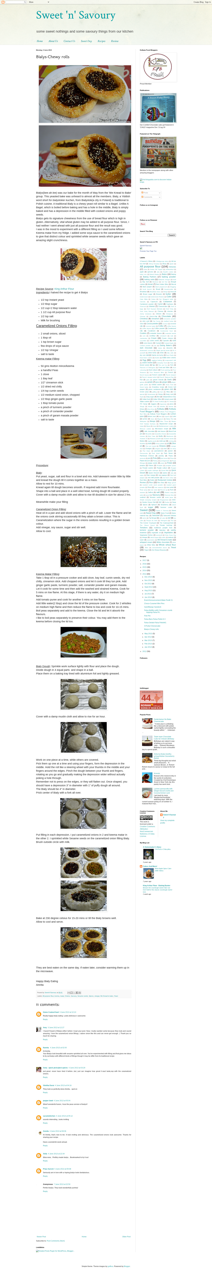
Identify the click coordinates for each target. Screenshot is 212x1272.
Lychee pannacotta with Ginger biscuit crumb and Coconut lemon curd (163, 791)
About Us (53, 41)
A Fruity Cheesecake (152, 626)
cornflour (152, 336)
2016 (144, 564)
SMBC (174, 500)
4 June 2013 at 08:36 (58, 1131)
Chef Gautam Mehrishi (154, 309)
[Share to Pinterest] (79, 992)
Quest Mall (164, 470)
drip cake (170, 353)
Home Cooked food (51, 1012)
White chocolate (162, 542)
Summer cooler (166, 507)
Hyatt (141, 397)
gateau (142, 382)
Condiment (151, 331)
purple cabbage (153, 470)
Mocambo (148, 434)
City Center (157, 321)
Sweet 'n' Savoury (75, 15)
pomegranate (164, 461)
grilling (154, 392)
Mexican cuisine (145, 429)
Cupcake (166, 340)
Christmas (144, 319)
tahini (144, 518)
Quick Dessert (154, 473)
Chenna (160, 311)
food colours (153, 370)
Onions (67, 996)
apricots (150, 272)
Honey (160, 394)
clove (142, 323)
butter (168, 294)
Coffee (161, 326)
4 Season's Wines (146, 261)
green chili (168, 389)
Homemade (151, 394)
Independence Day (169, 397)
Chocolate (166, 316)
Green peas (144, 392)
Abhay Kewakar (154, 264)
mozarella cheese (160, 434)
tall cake (162, 518)
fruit (141, 379)
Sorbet (167, 502)
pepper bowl (48, 1101)
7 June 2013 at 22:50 (62, 1184)
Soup (174, 502)
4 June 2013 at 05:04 (62, 1101)
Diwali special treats (163, 350)
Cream (153, 338)
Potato (169, 463)
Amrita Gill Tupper (156, 269)
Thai (172, 520)
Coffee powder (159, 328)
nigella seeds (152, 441)
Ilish (158, 397)
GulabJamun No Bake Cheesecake (162, 720)
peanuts (142, 458)
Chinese (142, 316)
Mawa (148, 426)
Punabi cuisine (147, 468)
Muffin (161, 436)
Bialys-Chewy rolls (151, 629)
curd (174, 341)
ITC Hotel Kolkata (158, 401)
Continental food (166, 331)
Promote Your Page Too (148, 251)
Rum (171, 490)
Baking (173, 274)
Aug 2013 (149, 590)
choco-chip (153, 316)
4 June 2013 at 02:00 (58, 1048)
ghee (157, 382)
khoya (142, 409)
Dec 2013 (149, 577)
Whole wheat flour (167, 545)
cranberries (143, 338)
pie (149, 458)
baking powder (169, 277)
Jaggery (154, 404)
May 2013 (149, 634)
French (170, 372)
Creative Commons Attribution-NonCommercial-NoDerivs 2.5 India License (147, 831)
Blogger (127, 1266)
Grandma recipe (158, 387)
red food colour (168, 477)
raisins (165, 473)
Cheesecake (162, 306)
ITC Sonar (143, 404)
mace (152, 419)
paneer (170, 451)
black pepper (147, 287)
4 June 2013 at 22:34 (56, 1154)
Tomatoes (144, 528)
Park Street (168, 453)
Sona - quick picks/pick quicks (55, 1068)
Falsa (171, 363)
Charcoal (143, 306)
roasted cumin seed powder (153, 485)
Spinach (154, 505)
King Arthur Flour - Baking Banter (156, 886)
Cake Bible (144, 299)
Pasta (171, 456)
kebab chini (152, 406)
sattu (141, 495)
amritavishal (169, 269)
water (142, 540)
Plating (155, 461)
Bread (158, 289)
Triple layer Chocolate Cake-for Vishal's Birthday (164, 738)
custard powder (145, 345)
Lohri (174, 416)
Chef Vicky (169, 309)
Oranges (149, 448)
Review (114, 41)
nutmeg (171, 441)
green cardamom (154, 389)
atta (158, 272)
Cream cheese (167, 338)
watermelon (151, 540)
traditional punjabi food (163, 528)
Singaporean (164, 500)
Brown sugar (147, 294)
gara (147, 379)
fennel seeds (144, 365)
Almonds (172, 267)
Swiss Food (165, 513)
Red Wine (143, 480)
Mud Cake (151, 436)
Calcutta (142, 301)
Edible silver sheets (169, 357)
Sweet (144, 510)
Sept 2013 (149, 587)
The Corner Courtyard (148, 523)
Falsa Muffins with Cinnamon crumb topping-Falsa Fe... (158, 611)
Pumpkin (160, 465)
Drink (162, 353)
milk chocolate (149, 431)
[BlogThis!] (71, 992)
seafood (143, 497)
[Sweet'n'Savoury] (141, 249)
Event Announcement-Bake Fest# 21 (158, 600)
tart (169, 518)
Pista (155, 458)
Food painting (165, 370)
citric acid (145, 321)
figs (154, 365)
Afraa (164, 264)
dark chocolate (146, 348)
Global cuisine (157, 384)
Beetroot (155, 282)
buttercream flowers (157, 297)
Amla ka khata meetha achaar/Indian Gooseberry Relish (164, 756)
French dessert (171, 375)
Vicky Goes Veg (170, 535)
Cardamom (167, 302)
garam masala (158, 379)
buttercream (144, 297)
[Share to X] (74, 992)
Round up (163, 490)
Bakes (164, 274)
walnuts (170, 537)
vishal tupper (154, 537)
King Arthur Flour (64, 288)
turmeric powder (147, 530)
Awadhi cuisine (168, 272)
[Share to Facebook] (77, 992)
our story (173, 448)
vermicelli (159, 535)
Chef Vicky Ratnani (147, 311)
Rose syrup (144, 490)
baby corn (143, 274)
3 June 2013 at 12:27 (56, 1028)
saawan (142, 492)
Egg (144, 360)
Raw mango (151, 475)
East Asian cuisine (146, 357)
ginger (164, 382)
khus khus (150, 409)
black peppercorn (161, 287)
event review (147, 363)
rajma (141, 475)
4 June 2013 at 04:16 (63, 1085)
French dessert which (149, 377)
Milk (174, 428)
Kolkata (160, 409)
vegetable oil (156, 532)
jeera (171, 404)
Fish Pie (147, 616)
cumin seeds (154, 340)
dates (160, 348)
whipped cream (146, 542)
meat (154, 426)
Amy (45, 1028)
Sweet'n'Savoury (146, 245)
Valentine (162, 530)
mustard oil (143, 438)
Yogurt (146, 550)
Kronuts (157, 773)
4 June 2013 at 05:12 (64, 1116)
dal (155, 345)
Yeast (116, 996)
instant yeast (168, 399)
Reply (45, 1019)
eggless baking (157, 360)
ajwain (171, 264)
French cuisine (157, 375)
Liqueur (167, 416)
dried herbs (152, 353)
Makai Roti (169, 419)
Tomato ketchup (166, 525)
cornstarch (163, 336)
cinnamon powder (170, 319)
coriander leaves (156, 333)
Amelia (46, 1131)
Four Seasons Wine (157, 372)
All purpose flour (48, 996)
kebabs (162, 406)
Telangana (164, 520)
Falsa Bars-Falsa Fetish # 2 (155, 619)
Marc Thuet (164, 421)
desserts (169, 348)
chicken (158, 314)
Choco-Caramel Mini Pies (154, 603)
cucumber (143, 340)
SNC (160, 502)
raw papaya (162, 475)
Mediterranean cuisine (166, 426)
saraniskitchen (49, 1116)
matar (62, 996)
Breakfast (143, 291)
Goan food (169, 384)
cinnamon (155, 319)
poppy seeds (152, 463)
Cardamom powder (147, 304)
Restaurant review (165, 480)
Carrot (160, 304)
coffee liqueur (146, 328)
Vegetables (168, 533)
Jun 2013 (148, 597)
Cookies (143, 333)
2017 (144, 560)
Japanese (163, 404)
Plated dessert (145, 461)
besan (150, 284)
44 (146, 698)
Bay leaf (145, 282)
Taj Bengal (152, 518)
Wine (146, 547)
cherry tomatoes (145, 314)
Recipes (101, 41)
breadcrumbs (168, 289)
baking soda (149, 279)
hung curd (169, 394)
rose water (153, 490)
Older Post (126, 1237)
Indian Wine (157, 399)
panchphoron (159, 451)
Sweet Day (86, 41)
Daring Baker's (166, 345)
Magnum (160, 419)
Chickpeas (169, 314)
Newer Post (41, 1237)
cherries (170, 311)
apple (142, 272)
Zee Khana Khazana (159, 550)
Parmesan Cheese (147, 456)
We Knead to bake (106, 996)
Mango (152, 421)
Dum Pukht (170, 355)
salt (158, 492)
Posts (145, 193)
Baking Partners (149, 277)
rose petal (169, 487)
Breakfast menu (155, 291)
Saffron (150, 492)
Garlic (169, 380)
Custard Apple (169, 343)
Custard (158, 343)
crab (171, 336)
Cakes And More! (150, 866)
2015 (144, 567)
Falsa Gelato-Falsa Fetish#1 (155, 623)
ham (161, 392)
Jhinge (142, 406)
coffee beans (171, 326)
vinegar (97, 996)
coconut (165, 323)
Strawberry (164, 505)
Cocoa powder (152, 324)
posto (162, 463)
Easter (157, 357)
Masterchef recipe (166, 424)
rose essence (159, 487)
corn (144, 336)
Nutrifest (142, 443)
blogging (173, 287)
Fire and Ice (162, 365)
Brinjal (166, 291)
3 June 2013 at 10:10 (68, 1012)
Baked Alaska (154, 274)
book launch (147, 289)
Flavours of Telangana (147, 367)
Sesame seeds (82, 996)
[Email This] (68, 992)
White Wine (151, 545)
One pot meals (151, 446)
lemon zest (152, 416)
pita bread (164, 458)
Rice (151, 483)
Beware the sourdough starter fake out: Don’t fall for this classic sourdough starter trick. (157, 890)
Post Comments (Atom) (56, 1241)
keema (57, 996)
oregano (158, 448)
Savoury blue (169, 495)
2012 (144, 651)
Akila (45, 1154)
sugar (150, 507)
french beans (144, 375)
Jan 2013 (148, 647)
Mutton (142, 441)
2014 (144, 570)
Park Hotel (156, 453)
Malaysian (143, 421)
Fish (171, 365)
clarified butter (168, 321)
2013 (144, 574)
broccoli (173, 291)
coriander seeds (170, 333)
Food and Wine (164, 367)
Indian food (146, 399)
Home (40, 41)
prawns (142, 465)
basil (174, 279)
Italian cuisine (144, 401)
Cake (169, 296)
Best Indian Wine (162, 284)
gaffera (110, 1266)
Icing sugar (150, 397)
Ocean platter (159, 443)
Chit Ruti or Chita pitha (162, 849)
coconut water (150, 326)
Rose (149, 487)
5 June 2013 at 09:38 (63, 1169)
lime (160, 416)
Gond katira (144, 387)
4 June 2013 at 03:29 (77, 1068)
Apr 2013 (148, 637)
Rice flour (160, 482)
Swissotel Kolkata (169, 515)
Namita (46, 1048)
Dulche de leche (157, 355)
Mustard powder (155, 438)
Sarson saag (169, 492)
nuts (149, 443)
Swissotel (156, 516)
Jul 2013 (148, 594)
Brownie (159, 294)
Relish (152, 480)
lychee (145, 419)
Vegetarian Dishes (146, 535)
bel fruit (164, 282)
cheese (152, 306)
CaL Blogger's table (166, 299)
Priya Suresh (48, 1169)
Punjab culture (162, 468)
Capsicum (154, 301)
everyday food (162, 363)
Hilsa (168, 392)
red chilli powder (154, 477)
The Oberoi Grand (147, 525)
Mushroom (169, 436)
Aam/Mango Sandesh (152, 607)
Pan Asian (146, 451)
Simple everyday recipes (148, 500)
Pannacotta (144, 453)
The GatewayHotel (166, 523)
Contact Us (69, 41)
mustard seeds (169, 438)
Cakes (153, 299)
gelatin (150, 382)
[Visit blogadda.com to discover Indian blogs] (158, 182)
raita (172, 473)
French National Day (167, 377)
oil (168, 443)
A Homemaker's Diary (152, 847)
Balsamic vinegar (164, 279)
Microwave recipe (161, 429)
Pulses (151, 465)
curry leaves (148, 343)
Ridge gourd (172, 482)
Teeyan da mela (151, 520)
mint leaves (161, 431)
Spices (91, 996)
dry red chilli (144, 355)
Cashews (169, 304)
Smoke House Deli (148, 502)
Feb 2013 (148, 644)
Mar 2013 (148, 640)
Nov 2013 (149, 580)
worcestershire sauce (159, 547)
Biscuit (173, 284)
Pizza (172, 458)
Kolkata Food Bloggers (158, 414)
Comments (147, 197)
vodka (163, 537)
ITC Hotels (170, 401)
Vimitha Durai (48, 1085)
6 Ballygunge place (162, 261)
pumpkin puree (171, 465)
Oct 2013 (148, 584)
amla (145, 269)
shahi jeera (169, 497)
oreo (165, 448)
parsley (161, 456)
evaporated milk (170, 360)
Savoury (74, 996)
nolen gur (162, 441)
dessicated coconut (146, 350)
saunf (148, 495)
